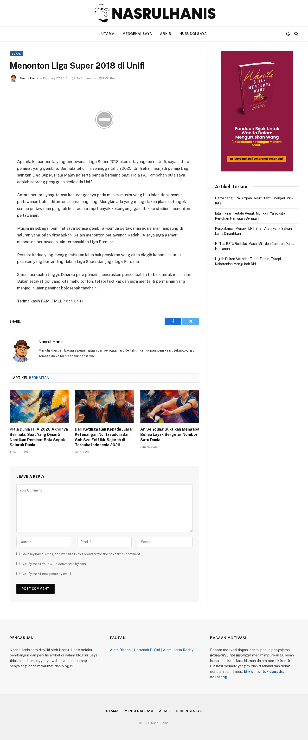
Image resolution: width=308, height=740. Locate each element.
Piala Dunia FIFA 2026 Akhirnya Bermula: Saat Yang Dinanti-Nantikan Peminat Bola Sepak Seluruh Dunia (39, 437)
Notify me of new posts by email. (47, 574)
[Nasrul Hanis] (154, 13)
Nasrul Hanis (29, 78)
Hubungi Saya (193, 34)
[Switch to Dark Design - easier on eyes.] (288, 34)
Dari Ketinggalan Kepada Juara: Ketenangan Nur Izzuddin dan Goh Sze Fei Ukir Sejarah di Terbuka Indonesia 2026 (104, 437)
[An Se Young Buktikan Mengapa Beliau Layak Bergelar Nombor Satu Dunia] (169, 406)
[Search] (295, 33)
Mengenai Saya (137, 34)
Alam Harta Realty (178, 650)
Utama (108, 34)
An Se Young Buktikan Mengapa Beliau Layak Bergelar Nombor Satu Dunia (169, 434)
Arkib (165, 34)
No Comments (86, 78)
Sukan (16, 53)
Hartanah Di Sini (147, 650)
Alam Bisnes (120, 650)
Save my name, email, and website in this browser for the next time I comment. (81, 554)
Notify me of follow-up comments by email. (55, 564)
